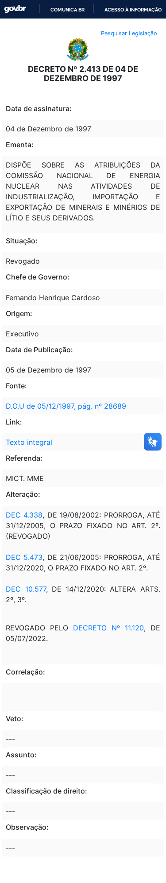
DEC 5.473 (24, 557)
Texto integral (29, 442)
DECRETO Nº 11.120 (108, 627)
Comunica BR (67, 10)
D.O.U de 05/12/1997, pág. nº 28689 (66, 406)
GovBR (15, 9)
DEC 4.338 (24, 514)
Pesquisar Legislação (129, 33)
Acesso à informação (133, 10)
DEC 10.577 (26, 589)
